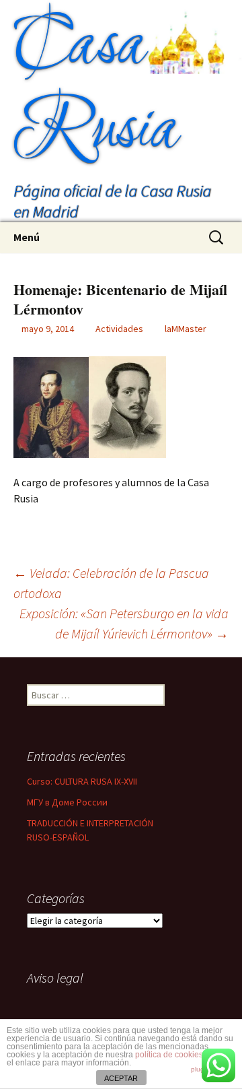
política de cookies (169, 1054)
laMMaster (185, 329)
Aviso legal (55, 977)
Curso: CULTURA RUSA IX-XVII (82, 781)
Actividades (119, 329)
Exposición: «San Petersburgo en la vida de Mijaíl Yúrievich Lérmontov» (124, 623)
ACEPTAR (121, 1078)
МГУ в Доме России (67, 802)
